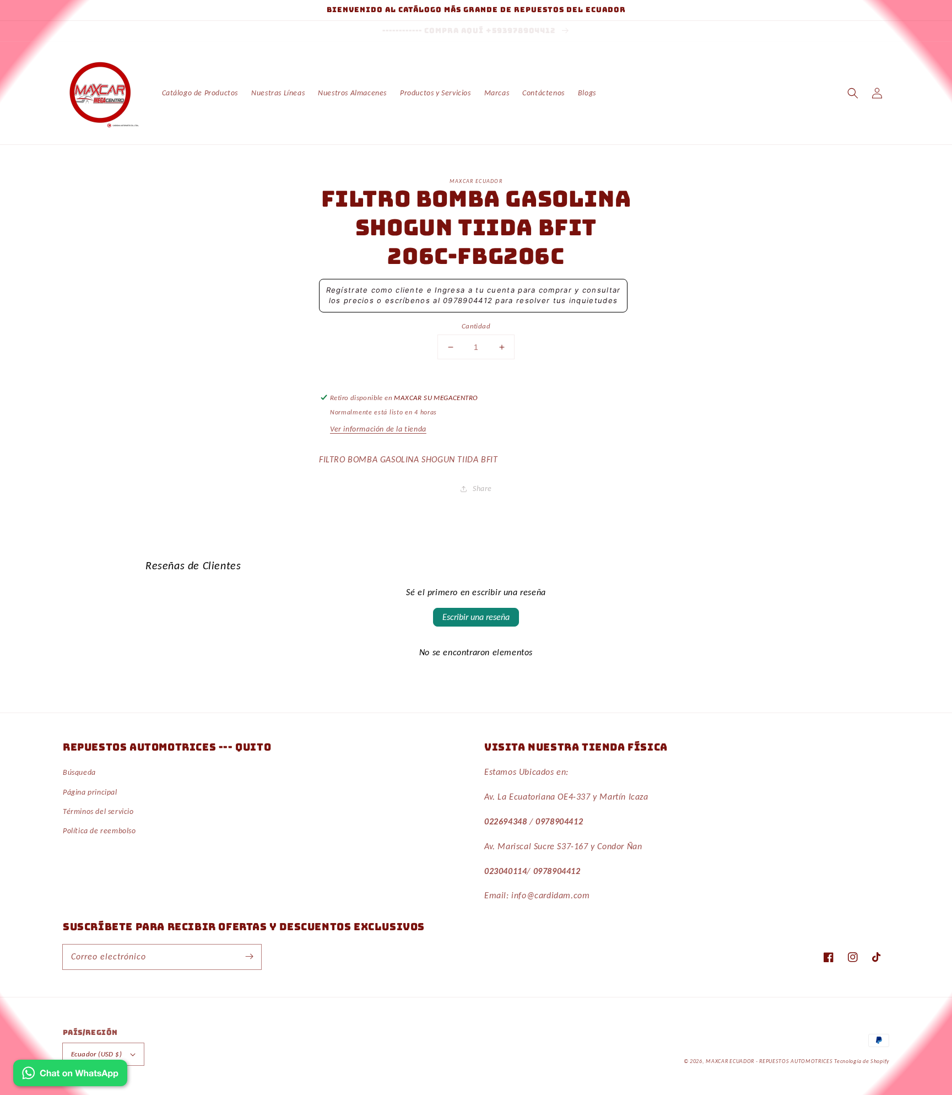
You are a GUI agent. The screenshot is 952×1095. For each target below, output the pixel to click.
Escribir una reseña (476, 617)
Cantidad (476, 326)
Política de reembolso (99, 830)
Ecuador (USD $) (96, 1054)
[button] (853, 93)
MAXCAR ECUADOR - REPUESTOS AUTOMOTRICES (770, 1061)
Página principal (90, 792)
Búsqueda (79, 772)
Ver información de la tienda (378, 429)
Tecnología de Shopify (861, 1061)
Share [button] (482, 488)
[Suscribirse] (249, 957)
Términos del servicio (98, 811)
